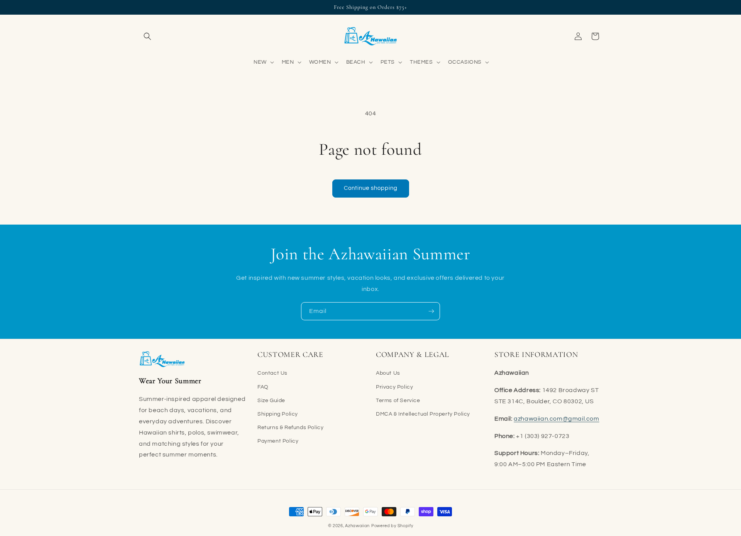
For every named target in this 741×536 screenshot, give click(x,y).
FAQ (263, 387)
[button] (147, 36)
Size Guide (271, 400)
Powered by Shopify (392, 526)
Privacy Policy (394, 387)
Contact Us (272, 373)
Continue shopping (371, 188)
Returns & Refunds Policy (290, 427)
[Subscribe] (431, 311)
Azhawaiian (357, 526)
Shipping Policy (277, 414)
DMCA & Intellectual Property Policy (423, 414)
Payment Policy (277, 441)
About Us (388, 373)
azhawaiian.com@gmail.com (556, 419)
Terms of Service (398, 400)
